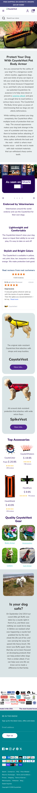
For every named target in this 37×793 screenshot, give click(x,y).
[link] (19, 306)
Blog (21, 781)
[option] (18, 180)
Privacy (4, 778)
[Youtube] (7, 749)
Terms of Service (20, 778)
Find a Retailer (25, 772)
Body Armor (10, 543)
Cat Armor (27, 566)
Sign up (10, 735)
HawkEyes (27, 488)
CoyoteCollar (10, 458)
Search (4, 772)
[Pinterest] (17, 749)
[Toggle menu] (3, 11)
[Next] (33, 198)
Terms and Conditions (23, 775)
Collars (10, 565)
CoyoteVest (17, 787)
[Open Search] (3, 18)
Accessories (27, 543)
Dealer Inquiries (7, 784)
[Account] (27, 10)
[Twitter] (21, 749)
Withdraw (15, 781)
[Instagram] (10, 749)
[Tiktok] (14, 749)
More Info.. (18, 427)
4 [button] (22, 198)
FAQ (17, 772)
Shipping (11, 778)
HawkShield (10, 501)
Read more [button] (14, 299)
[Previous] (3, 198)
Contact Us (11, 772)
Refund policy (6, 781)
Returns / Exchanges (8, 775)
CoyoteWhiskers (27, 454)
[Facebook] (3, 749)
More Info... (18, 367)
